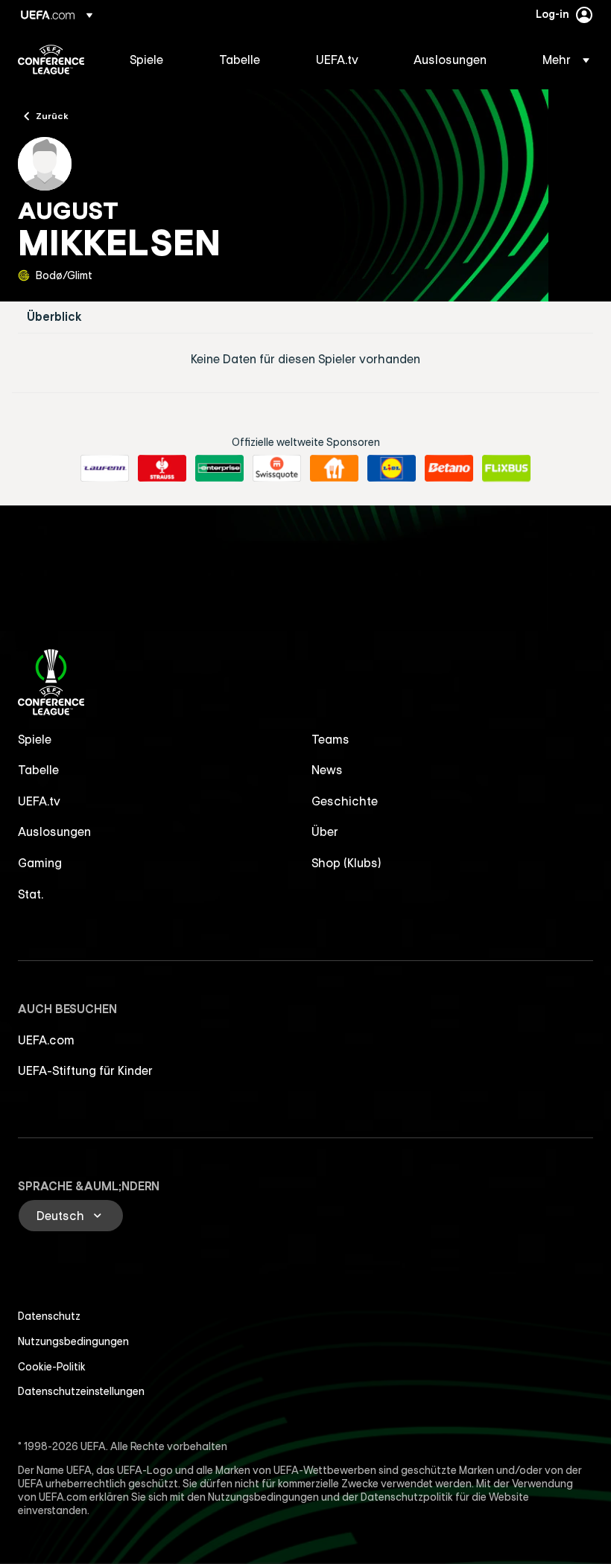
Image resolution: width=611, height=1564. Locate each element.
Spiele (34, 739)
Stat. (30, 894)
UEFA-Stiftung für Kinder (85, 1070)
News (327, 769)
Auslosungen (54, 831)
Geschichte (344, 801)
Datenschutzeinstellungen (81, 1391)
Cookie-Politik (52, 1367)
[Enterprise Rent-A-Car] (219, 468)
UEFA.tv (39, 801)
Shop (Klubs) (346, 862)
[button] (561, 59)
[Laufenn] (104, 468)
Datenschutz (49, 1316)
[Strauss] (162, 468)
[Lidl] (391, 468)
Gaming (40, 862)
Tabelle (38, 769)
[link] (146, 59)
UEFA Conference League (51, 59)
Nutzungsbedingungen (73, 1341)
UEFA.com (46, 1040)
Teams (330, 739)
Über (324, 831)
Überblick (54, 316)
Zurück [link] (52, 115)
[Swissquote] (277, 468)
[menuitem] (155, 59)
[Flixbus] (506, 468)
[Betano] (449, 468)
